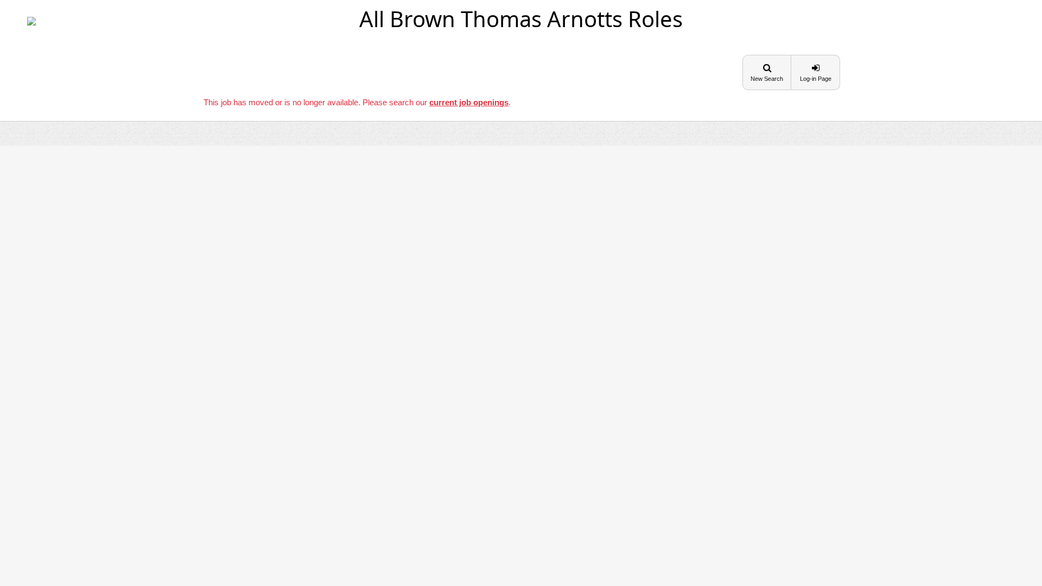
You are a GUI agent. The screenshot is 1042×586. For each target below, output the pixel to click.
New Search (767, 78)
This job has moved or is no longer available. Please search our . (357, 102)
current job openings (469, 102)
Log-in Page (815, 78)
